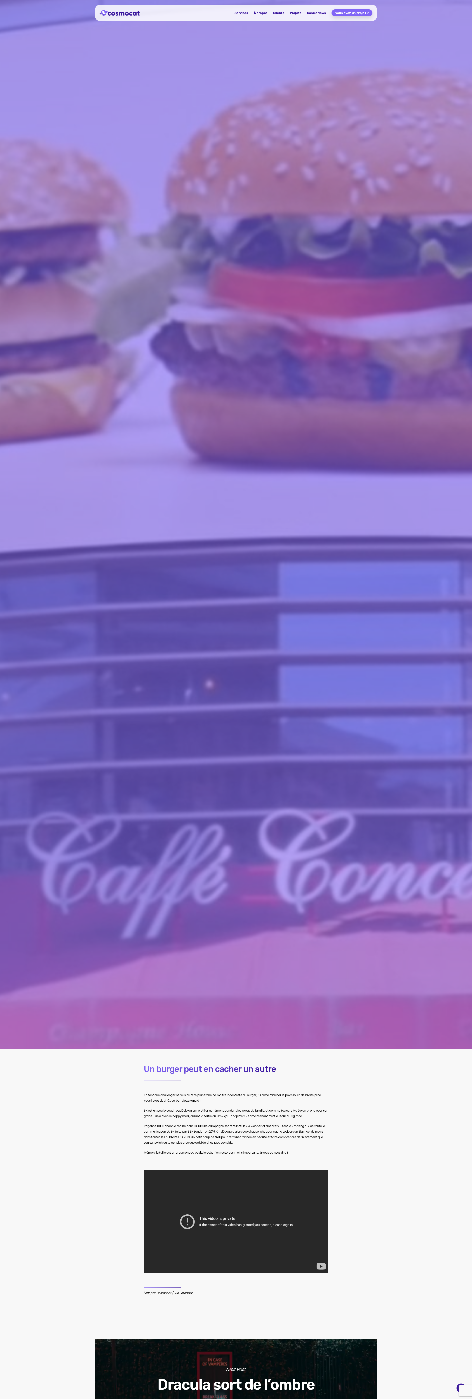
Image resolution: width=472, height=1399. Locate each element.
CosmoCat (106, 591)
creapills (187, 1293)
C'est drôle (129, 591)
